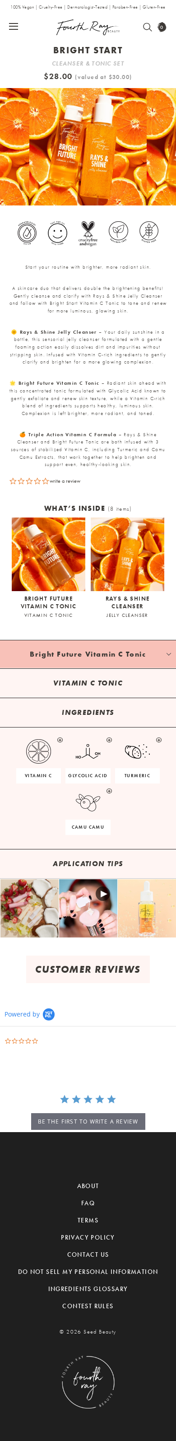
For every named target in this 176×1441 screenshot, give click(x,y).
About (88, 1186)
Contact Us (88, 1254)
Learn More (29, 908)
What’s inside (88, 508)
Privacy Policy (88, 1237)
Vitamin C (38, 776)
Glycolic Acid (87, 776)
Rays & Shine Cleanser (128, 606)
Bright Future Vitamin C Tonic (49, 606)
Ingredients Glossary (88, 1289)
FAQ (88, 1203)
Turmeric (137, 776)
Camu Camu (88, 827)
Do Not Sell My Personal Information (88, 1272)
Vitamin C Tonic (48, 615)
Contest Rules (87, 1306)
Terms (88, 1220)
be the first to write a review (88, 1121)
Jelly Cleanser (127, 615)
